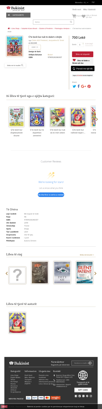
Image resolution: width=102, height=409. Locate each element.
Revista (13, 384)
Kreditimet (42, 377)
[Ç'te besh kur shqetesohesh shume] (16, 115)
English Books (15, 377)
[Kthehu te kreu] (8, 28)
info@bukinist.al (61, 386)
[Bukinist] (15, 8)
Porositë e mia (44, 375)
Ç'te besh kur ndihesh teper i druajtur (17, 338)
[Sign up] (90, 363)
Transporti (28, 379)
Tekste (13, 379)
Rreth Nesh (28, 375)
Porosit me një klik (84, 69)
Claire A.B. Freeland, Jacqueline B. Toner (48, 40)
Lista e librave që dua (46, 384)
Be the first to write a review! (51, 195)
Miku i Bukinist (30, 377)
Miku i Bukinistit (89, 10)
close (4, 407)
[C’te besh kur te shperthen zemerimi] (37, 115)
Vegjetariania (17, 286)
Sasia (74, 44)
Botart (50, 55)
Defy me (62, 286)
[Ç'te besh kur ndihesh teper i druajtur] (78, 115)
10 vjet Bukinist (16, 392)
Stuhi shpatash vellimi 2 (39, 287)
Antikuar (13, 390)
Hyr (93, 2)
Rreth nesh (77, 10)
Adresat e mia (43, 379)
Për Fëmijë (14, 382)
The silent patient (84, 286)
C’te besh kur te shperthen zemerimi (37, 133)
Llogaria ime (45, 371)
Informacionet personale (47, 382)
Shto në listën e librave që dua (80, 62)
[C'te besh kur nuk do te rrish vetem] (57, 115)
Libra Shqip (14, 375)
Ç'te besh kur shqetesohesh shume (16, 133)
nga (30, 40)
